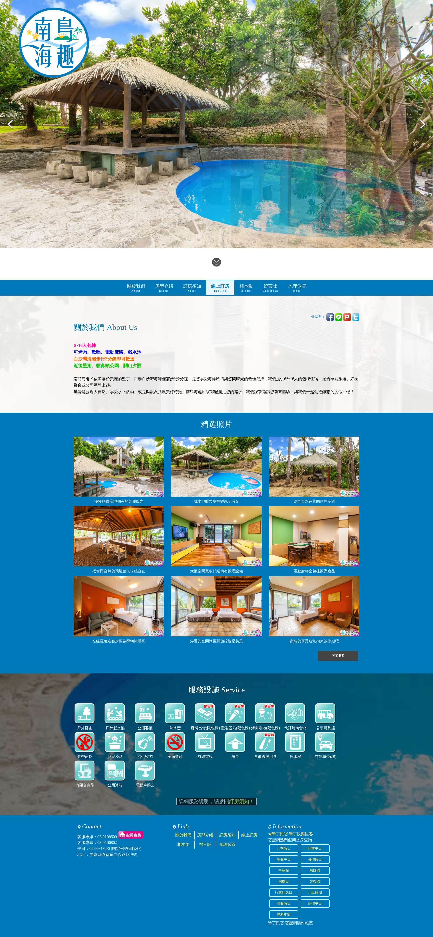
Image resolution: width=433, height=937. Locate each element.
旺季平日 (315, 848)
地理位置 (297, 288)
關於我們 (136, 288)
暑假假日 (315, 859)
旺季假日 (284, 848)
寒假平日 (315, 903)
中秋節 (283, 870)
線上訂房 (220, 288)
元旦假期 (315, 892)
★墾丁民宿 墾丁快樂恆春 (290, 834)
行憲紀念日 (283, 892)
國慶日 (283, 881)
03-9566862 (107, 842)
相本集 (246, 288)
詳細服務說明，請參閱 (216, 801)
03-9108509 (107, 836)
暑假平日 (284, 859)
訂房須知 (192, 288)
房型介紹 (164, 288)
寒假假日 (284, 903)
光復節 (315, 881)
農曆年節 (284, 914)
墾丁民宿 (276, 923)
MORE (338, 656)
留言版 (270, 288)
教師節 (315, 870)
